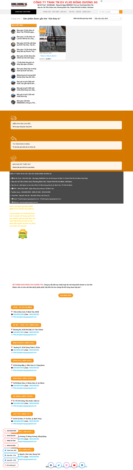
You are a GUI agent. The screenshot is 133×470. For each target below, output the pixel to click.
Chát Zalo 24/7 (11, 450)
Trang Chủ (47, 11)
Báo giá (63, 11)
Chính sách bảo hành (19, 275)
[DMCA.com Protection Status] (22, 234)
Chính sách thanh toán (20, 254)
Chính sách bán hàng (19, 251)
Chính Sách (86, 11)
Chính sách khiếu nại (19, 268)
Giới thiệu (55, 11)
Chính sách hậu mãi (19, 265)
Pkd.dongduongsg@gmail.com (24, 317)
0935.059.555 (11, 435)
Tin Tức (71, 11)
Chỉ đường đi (10, 465)
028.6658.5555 (11, 431)
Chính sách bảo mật (19, 261)
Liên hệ (78, 11)
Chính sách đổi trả (18, 271)
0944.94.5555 (11, 445)
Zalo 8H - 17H (11, 455)
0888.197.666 (11, 440)
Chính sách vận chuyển (20, 258)
